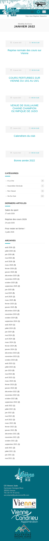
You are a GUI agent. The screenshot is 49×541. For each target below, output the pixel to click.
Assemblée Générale (15, 186)
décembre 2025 (11, 275)
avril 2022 (8, 420)
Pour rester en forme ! (15, 228)
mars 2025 (9, 300)
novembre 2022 (11, 395)
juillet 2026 (9, 251)
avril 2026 (8, 261)
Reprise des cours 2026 (16, 219)
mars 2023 (9, 381)
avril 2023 (8, 377)
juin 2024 (8, 332)
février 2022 (9, 427)
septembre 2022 (11, 402)
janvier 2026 (9, 272)
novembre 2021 (11, 437)
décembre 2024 (11, 311)
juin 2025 (8, 290)
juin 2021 (8, 455)
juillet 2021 (9, 451)
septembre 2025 (11, 286)
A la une (10, 181)
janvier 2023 (9, 388)
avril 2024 (8, 339)
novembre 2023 (11, 356)
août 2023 (8, 363)
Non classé (11, 191)
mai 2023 (8, 374)
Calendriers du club (24, 135)
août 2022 (8, 406)
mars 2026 (9, 265)
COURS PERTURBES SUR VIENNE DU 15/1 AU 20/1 (24, 79)
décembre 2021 (11, 434)
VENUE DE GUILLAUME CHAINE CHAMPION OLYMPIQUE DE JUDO (24, 108)
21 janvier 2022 (17, 42)
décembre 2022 (11, 391)
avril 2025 (8, 297)
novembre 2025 (11, 279)
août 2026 (8, 247)
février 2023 (9, 384)
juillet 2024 (9, 328)
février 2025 (9, 304)
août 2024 (8, 325)
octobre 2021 (10, 441)
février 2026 (9, 268)
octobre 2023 (10, 360)
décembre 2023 (11, 353)
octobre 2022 (10, 398)
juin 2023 (8, 370)
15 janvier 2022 (17, 70)
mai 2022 (8, 416)
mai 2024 (8, 335)
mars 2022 (9, 423)
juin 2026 (8, 254)
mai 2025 (8, 293)
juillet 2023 (9, 367)
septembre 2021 (11, 444)
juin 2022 (8, 413)
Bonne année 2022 (24, 160)
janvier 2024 (9, 349)
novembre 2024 (11, 314)
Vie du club (35, 42)
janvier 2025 (9, 307)
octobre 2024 (10, 318)
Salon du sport (11, 210)
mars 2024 (9, 342)
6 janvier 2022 (17, 97)
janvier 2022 (9, 430)
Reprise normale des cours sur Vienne (24, 52)
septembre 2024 (11, 321)
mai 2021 (8, 458)
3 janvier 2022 (17, 128)
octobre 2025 (10, 282)
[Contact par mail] (44, 12)
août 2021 (8, 448)
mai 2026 (8, 258)
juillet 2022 (9, 409)
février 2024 (9, 346)
